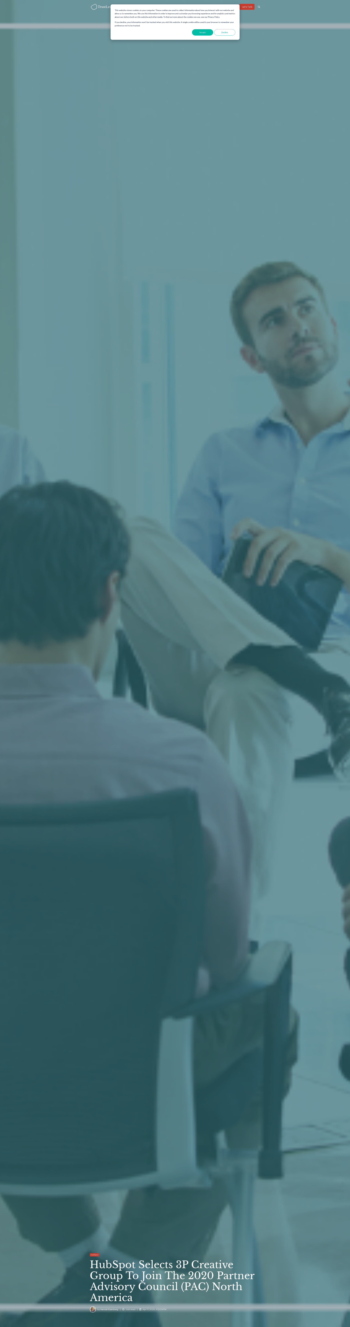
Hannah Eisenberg (109, 1309)
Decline (224, 32)
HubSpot (94, 1254)
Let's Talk (247, 6)
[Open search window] (259, 6)
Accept (202, 32)
